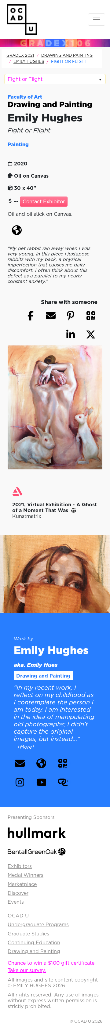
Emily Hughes (28, 61)
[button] (17, 230)
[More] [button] (26, 746)
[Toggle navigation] (96, 19)
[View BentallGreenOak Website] (37, 851)
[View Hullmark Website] (37, 832)
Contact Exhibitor (44, 201)
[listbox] (55, 79)
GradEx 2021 (20, 55)
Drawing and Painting (67, 55)
